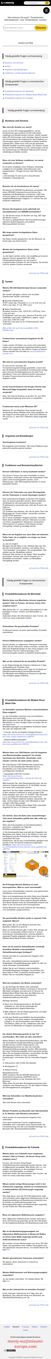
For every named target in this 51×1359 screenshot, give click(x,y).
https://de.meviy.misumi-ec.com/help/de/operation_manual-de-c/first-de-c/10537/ (22, 778)
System (8, 66)
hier (17, 609)
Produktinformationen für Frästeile (19, 98)
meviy (7, 4)
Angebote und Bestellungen (16, 70)
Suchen (47, 3)
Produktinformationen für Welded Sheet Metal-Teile (26, 95)
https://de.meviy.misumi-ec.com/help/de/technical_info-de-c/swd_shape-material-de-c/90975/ (25, 735)
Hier (31, 198)
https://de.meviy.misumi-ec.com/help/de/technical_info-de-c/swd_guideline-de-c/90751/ (25, 743)
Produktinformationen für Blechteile (19, 91)
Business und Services (14, 63)
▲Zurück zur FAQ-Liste (38, 273)
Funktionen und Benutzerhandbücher (20, 73)
